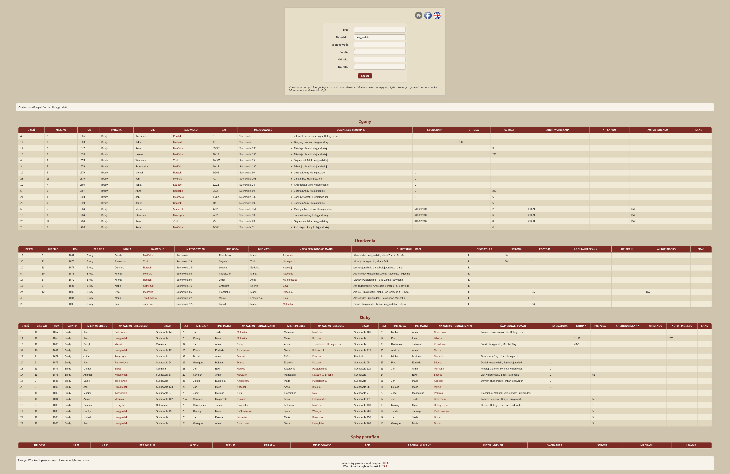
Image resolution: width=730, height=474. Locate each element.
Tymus (240, 362)
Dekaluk (241, 356)
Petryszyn (120, 356)
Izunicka (241, 399)
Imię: (346, 29)
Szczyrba (120, 405)
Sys (314, 393)
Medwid (177, 142)
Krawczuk (317, 417)
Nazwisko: (342, 37)
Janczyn (147, 304)
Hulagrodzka (319, 399)
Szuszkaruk (243, 350)
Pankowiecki (122, 362)
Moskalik (439, 356)
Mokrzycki (179, 196)
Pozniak (438, 393)
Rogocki (177, 172)
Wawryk (316, 411)
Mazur (437, 350)
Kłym (240, 393)
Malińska (178, 148)
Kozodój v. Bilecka (322, 374)
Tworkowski (121, 393)
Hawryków (318, 423)
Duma (437, 417)
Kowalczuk (440, 344)
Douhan (316, 356)
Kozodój (177, 184)
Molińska (178, 154)
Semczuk (178, 209)
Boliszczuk (318, 350)
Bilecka (438, 338)
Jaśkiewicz (121, 380)
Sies (285, 298)
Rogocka (178, 190)
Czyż (286, 285)
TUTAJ (385, 463)
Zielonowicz (121, 332)
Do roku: (343, 66)
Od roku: (343, 59)
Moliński (177, 178)
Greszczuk (440, 332)
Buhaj (240, 344)
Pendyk (177, 136)
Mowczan (242, 374)
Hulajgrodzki (121, 338)
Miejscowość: (340, 44)
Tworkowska (150, 298)
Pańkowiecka (244, 411)
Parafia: (344, 52)
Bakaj (118, 368)
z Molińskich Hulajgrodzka (326, 344)
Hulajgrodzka (290, 261)
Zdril (175, 160)
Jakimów (242, 417)
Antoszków (243, 380)
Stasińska (242, 405)
